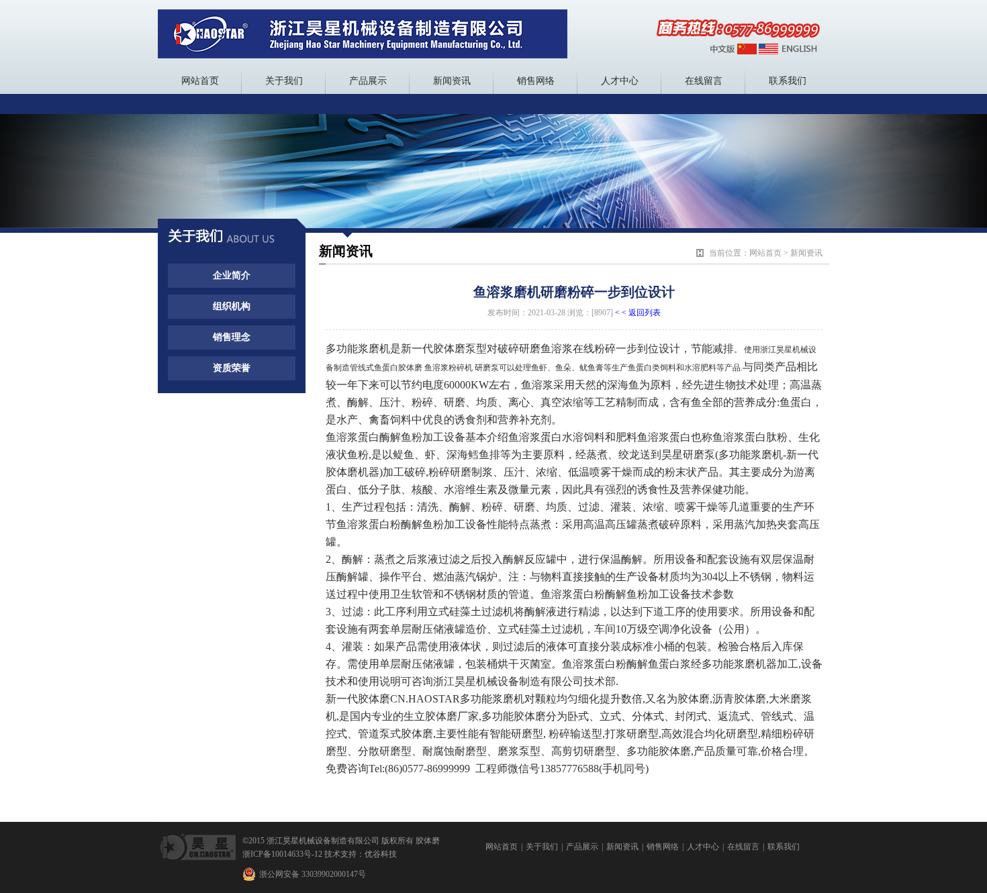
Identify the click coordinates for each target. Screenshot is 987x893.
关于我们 (284, 81)
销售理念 (231, 337)
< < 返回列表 (638, 312)
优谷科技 (381, 854)
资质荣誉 (231, 368)
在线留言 (703, 81)
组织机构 (231, 306)
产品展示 (368, 81)
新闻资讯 (452, 81)
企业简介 (231, 275)
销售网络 (536, 81)
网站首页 (200, 81)
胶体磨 (428, 840)
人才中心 (620, 81)
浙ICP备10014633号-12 (282, 854)
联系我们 (787, 81)
